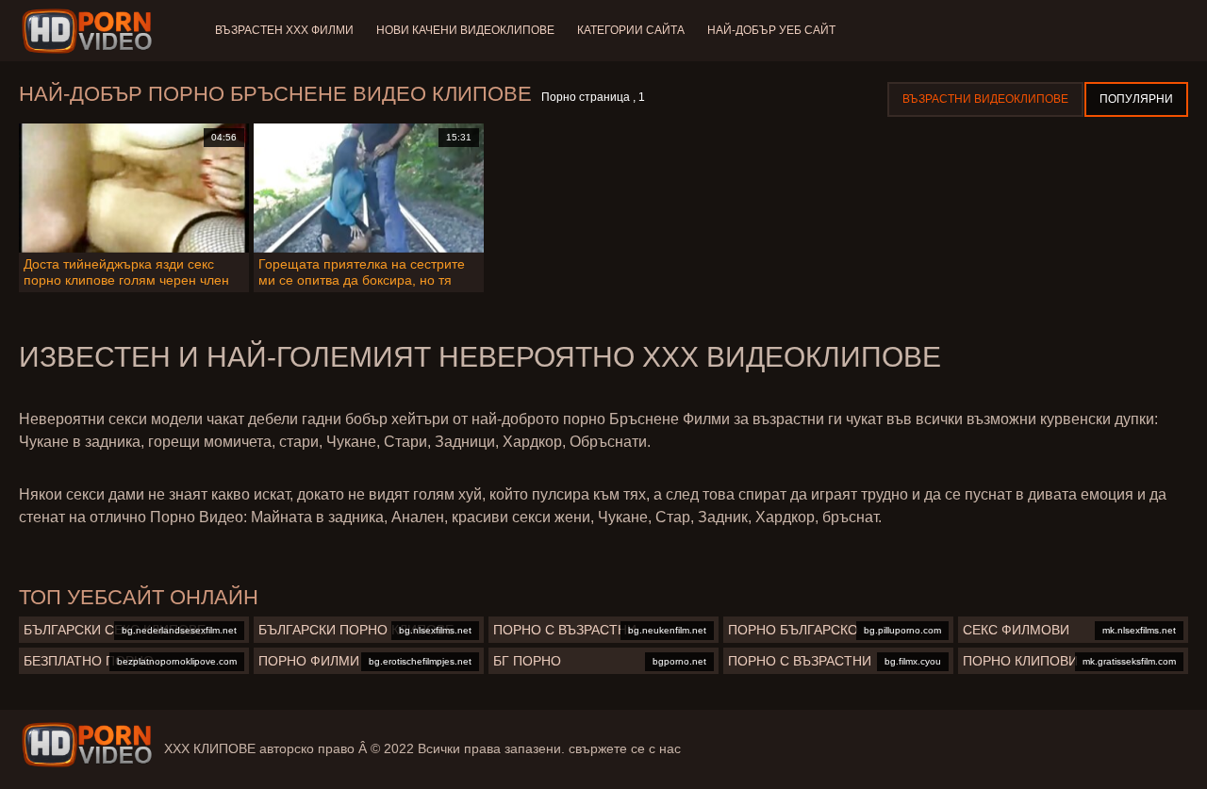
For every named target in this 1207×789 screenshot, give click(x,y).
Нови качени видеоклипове (465, 30)
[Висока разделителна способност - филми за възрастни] (90, 31)
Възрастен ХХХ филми (284, 30)
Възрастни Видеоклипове (985, 99)
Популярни (1136, 99)
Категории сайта (631, 30)
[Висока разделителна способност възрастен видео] (87, 744)
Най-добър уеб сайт (771, 30)
